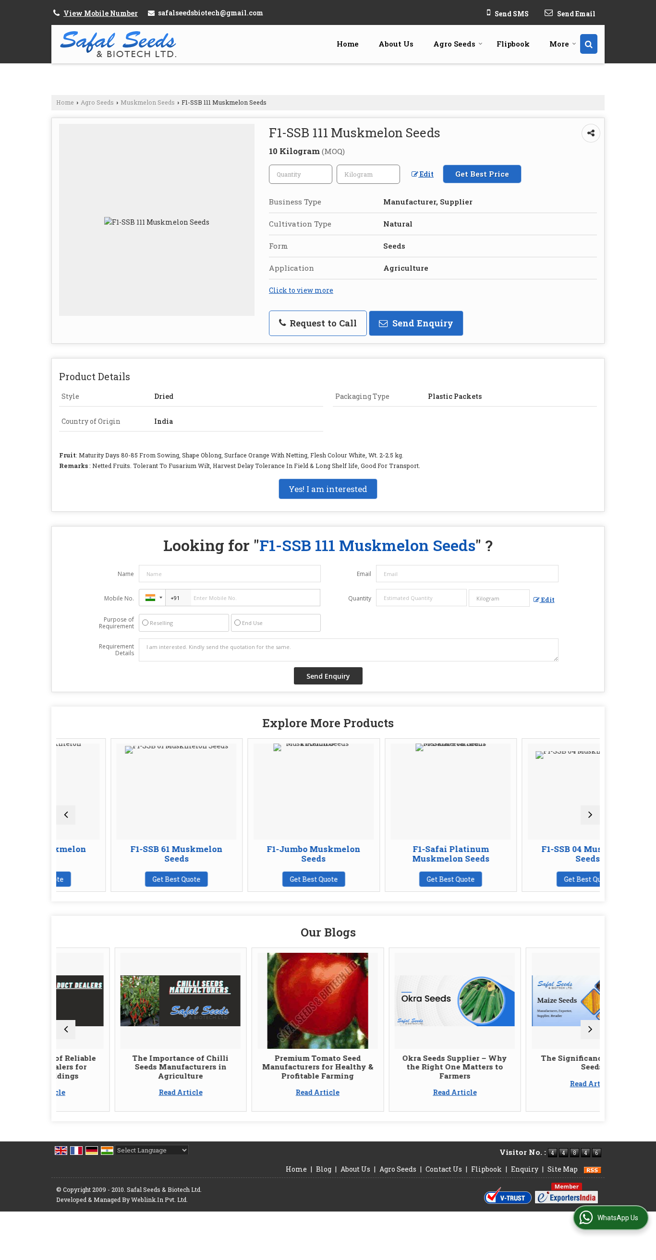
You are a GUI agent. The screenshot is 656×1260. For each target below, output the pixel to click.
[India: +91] (152, 597)
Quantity (359, 598)
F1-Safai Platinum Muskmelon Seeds (401, 853)
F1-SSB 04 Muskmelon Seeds (538, 853)
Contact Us (443, 1169)
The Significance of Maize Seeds (539, 1062)
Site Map (562, 1169)
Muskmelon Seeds (148, 102)
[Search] (588, 44)
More (559, 43)
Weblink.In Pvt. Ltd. (159, 1199)
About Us (395, 43)
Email (364, 574)
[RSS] (592, 1169)
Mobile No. (119, 598)
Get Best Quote (127, 879)
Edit (426, 174)
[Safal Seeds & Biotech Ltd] (118, 44)
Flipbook (513, 43)
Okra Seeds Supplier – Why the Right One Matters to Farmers (402, 1066)
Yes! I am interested (328, 488)
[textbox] (368, 174)
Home (348, 43)
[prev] (65, 815)
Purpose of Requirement (116, 623)
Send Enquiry (421, 323)
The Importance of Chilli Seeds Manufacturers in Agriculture (128, 1066)
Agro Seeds (454, 43)
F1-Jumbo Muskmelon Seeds (264, 853)
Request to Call (322, 323)
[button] (100, 13)
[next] (590, 815)
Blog (323, 1169)
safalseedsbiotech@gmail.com (210, 12)
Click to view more (301, 290)
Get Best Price (482, 174)
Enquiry (524, 1169)
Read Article (128, 1092)
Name (126, 574)
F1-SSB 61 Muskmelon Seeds (127, 853)
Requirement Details (116, 650)
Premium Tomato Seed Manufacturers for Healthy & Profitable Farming (265, 1066)
